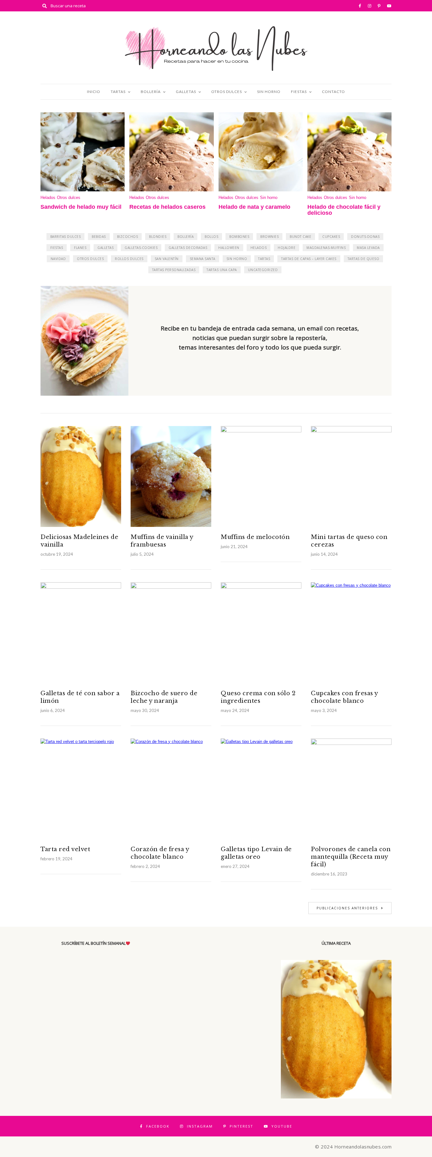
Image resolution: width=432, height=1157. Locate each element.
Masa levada (368, 247)
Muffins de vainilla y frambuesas (162, 541)
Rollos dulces (129, 259)
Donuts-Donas (365, 236)
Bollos (211, 236)
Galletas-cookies (141, 247)
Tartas (118, 91)
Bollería (151, 91)
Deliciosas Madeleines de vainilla (79, 541)
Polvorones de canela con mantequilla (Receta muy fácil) (351, 857)
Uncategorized (263, 270)
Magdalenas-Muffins (326, 247)
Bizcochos (127, 236)
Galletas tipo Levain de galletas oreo (256, 853)
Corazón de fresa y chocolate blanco (160, 853)
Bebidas (99, 236)
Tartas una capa (222, 270)
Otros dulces (226, 91)
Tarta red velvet (65, 849)
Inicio (93, 91)
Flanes (80, 247)
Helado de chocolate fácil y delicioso (343, 210)
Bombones (239, 236)
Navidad (58, 259)
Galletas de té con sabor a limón (80, 697)
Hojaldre (286, 247)
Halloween (228, 247)
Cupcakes (331, 236)
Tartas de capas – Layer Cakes (308, 259)
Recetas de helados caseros (167, 207)
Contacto (333, 91)
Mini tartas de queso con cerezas (349, 541)
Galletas (186, 91)
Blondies (157, 236)
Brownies (269, 236)
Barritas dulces (65, 236)
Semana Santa (202, 259)
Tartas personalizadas (174, 270)
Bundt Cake (300, 236)
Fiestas (299, 91)
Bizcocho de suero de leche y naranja (164, 697)
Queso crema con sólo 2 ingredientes (258, 697)
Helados (47, 197)
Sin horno (269, 91)
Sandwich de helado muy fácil (80, 207)
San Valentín (167, 259)
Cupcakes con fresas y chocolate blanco (344, 697)
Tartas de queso (364, 259)
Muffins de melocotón (255, 537)
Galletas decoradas (188, 247)
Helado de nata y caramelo (254, 207)
